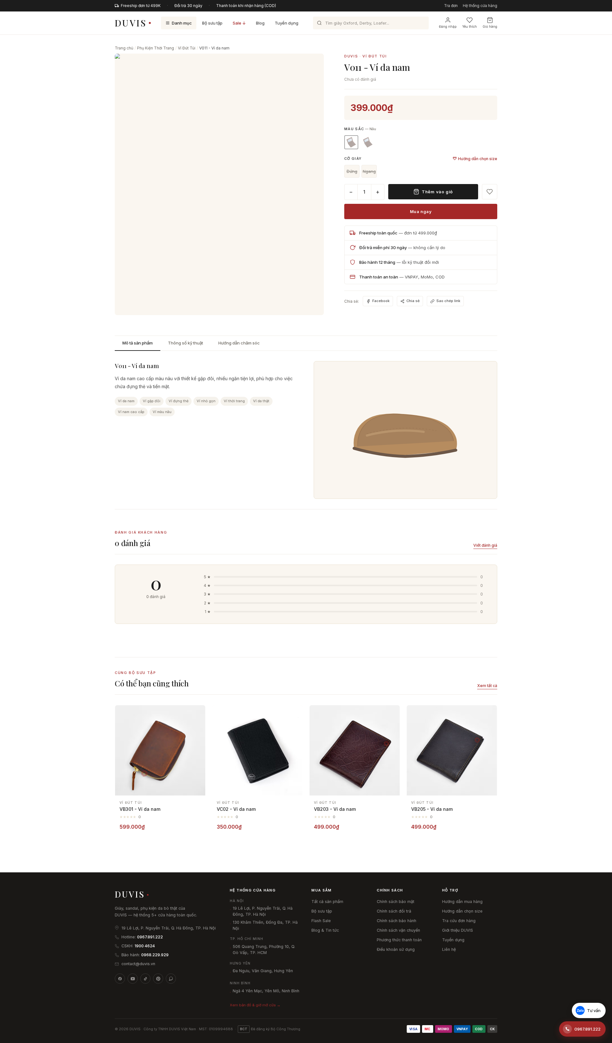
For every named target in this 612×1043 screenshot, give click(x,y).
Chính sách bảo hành (396, 920)
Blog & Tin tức (325, 930)
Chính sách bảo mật (395, 901)
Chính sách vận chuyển (398, 930)
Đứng (351, 171)
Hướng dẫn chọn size (477, 158)
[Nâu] (351, 142)
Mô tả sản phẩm (137, 342)
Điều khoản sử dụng (396, 949)
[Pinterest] (158, 978)
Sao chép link (448, 301)
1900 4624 (145, 945)
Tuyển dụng (286, 23)
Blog (260, 23)
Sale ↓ (239, 23)
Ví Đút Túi (186, 48)
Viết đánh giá (485, 545)
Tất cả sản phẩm (327, 901)
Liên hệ (449, 949)
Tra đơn (451, 5)
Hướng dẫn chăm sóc (239, 342)
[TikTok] (145, 978)
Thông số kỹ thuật (185, 342)
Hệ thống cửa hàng (480, 5)
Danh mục (182, 23)
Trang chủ (124, 48)
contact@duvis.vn (138, 963)
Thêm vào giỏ (437, 191)
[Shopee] (171, 978)
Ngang (369, 171)
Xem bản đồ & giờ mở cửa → (255, 1005)
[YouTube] (132, 978)
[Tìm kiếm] (319, 23)
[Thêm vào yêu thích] (197, 713)
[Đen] (368, 142)
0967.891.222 (150, 937)
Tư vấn (589, 1010)
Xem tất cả (487, 685)
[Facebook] (120, 978)
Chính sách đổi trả (394, 911)
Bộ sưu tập (212, 23)
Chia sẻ (412, 301)
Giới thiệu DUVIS (457, 930)
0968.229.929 (155, 954)
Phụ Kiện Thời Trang (155, 48)
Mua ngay (421, 211)
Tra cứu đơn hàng (459, 920)
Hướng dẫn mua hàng (462, 901)
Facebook (381, 301)
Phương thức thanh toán (399, 939)
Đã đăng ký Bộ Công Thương (270, 1029)
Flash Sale (321, 920)
